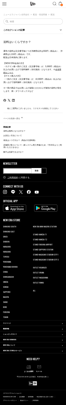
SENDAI (5, 287)
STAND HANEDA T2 (40, 239)
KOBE (5, 307)
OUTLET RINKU (38, 282)
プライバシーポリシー (10, 400)
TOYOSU (6, 256)
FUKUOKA (6, 312)
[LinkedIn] (13, 100)
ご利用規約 (12, 177)
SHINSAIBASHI (8, 277)
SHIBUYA (6, 241)
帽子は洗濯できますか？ (13, 152)
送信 (36, 171)
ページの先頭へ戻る (11, 118)
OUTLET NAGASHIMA (40, 277)
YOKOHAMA (7, 261)
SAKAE (5, 302)
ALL (34, 290)
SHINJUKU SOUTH (9, 226)
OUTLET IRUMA (38, 272)
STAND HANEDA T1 (40, 234)
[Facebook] (4, 100)
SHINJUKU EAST (9, 231)
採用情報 (30, 397)
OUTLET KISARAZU (40, 267)
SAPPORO (6, 292)
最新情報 (6, 328)
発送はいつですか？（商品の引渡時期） (20, 140)
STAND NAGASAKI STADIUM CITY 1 (45, 254)
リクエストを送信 (40, 108)
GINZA (5, 236)
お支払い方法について (12, 135)
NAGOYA (6, 297)
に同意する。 (19, 177)
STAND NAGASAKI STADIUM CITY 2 (46, 259)
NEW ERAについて (9, 345)
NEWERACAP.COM (9, 397)
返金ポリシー (24, 400)
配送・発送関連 (40, 14)
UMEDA (5, 282)
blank (35, 231)
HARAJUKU (7, 246)
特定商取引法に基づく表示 (45, 397)
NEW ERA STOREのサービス (12, 350)
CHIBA (5, 272)
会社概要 (22, 397)
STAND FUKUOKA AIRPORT (43, 244)
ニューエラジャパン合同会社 (16, 14)
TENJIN (5, 317)
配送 (53, 14)
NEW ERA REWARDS (9, 339)
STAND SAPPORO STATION (43, 249)
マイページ (7, 323)
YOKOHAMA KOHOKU (10, 266)
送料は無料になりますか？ (14, 131)
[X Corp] (9, 100)
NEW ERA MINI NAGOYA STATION (45, 226)
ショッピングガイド (10, 334)
